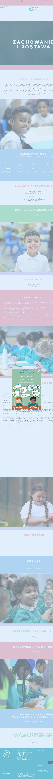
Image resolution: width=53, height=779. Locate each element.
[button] (39, 370)
